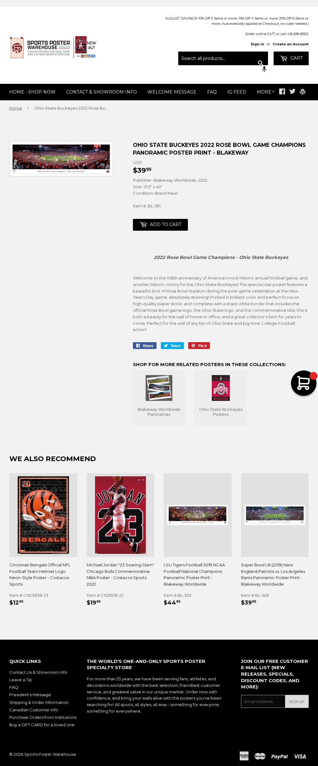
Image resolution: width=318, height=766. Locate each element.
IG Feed (236, 92)
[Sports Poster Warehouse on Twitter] (292, 92)
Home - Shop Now (32, 92)
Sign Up (297, 701)
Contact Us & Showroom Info (38, 672)
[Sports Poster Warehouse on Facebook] (282, 92)
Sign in (257, 44)
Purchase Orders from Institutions (42, 717)
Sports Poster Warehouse (50, 754)
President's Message (30, 694)
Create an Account (291, 44)
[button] (223, 70)
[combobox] (223, 58)
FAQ (212, 92)
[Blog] (303, 92)
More (264, 92)
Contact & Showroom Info (101, 92)
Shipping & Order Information (39, 702)
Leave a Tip (20, 679)
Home (15, 108)
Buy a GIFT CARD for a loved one (42, 724)
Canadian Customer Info (33, 709)
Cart (295, 58)
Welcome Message (172, 92)
